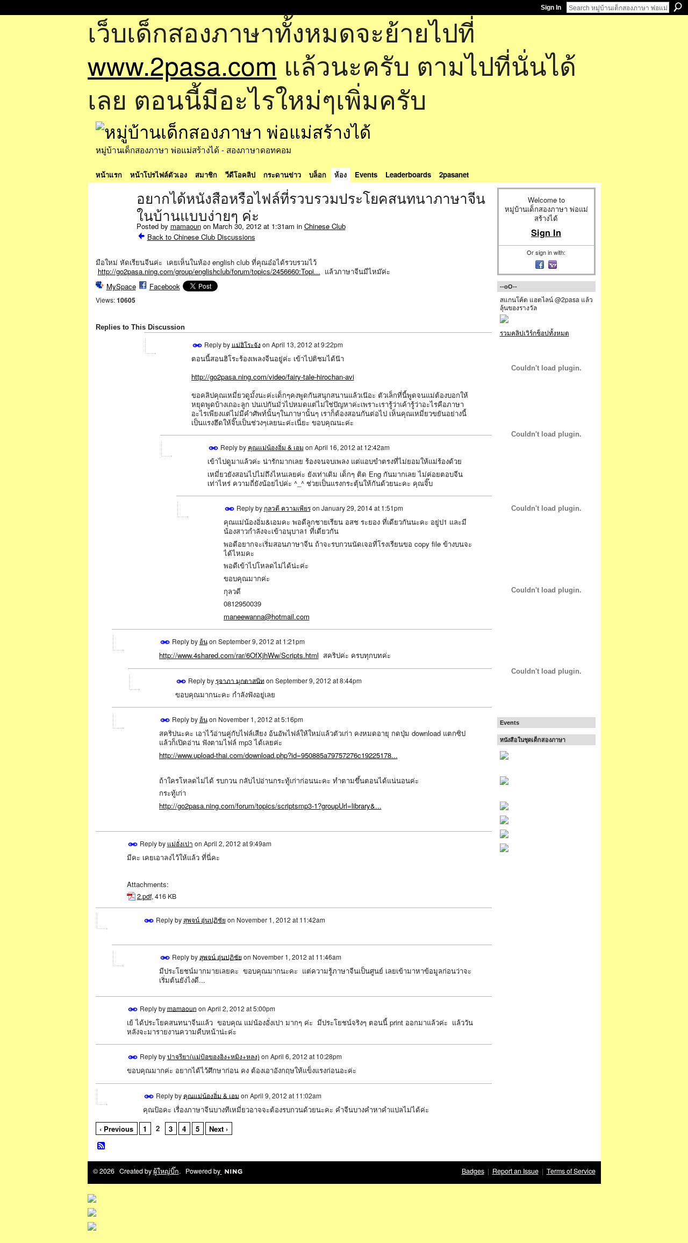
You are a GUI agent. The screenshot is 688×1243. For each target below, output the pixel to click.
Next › (218, 1129)
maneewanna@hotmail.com (267, 616)
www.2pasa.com (182, 64)
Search (677, 7)
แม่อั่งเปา (180, 843)
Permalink (197, 345)
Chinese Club (325, 226)
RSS (101, 1146)
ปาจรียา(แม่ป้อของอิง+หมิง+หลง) (213, 1056)
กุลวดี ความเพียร (287, 507)
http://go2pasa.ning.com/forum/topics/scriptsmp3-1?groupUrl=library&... (270, 806)
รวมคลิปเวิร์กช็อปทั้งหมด (534, 332)
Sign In (551, 7)
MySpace (121, 286)
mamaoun (185, 226)
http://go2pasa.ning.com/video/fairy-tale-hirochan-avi (272, 377)
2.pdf (144, 896)
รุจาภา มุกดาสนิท (240, 679)
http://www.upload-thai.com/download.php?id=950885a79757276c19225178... (278, 755)
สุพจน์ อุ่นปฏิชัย (204, 919)
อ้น (203, 641)
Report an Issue (515, 1171)
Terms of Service (571, 1171)
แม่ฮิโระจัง (246, 343)
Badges (473, 1171)
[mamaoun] (113, 221)
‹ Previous (116, 1129)
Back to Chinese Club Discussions (201, 237)
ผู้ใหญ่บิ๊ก (166, 1171)
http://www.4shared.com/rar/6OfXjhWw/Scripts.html (239, 655)
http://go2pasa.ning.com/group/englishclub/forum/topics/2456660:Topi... (209, 271)
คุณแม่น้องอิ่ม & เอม (276, 447)
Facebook (164, 286)
